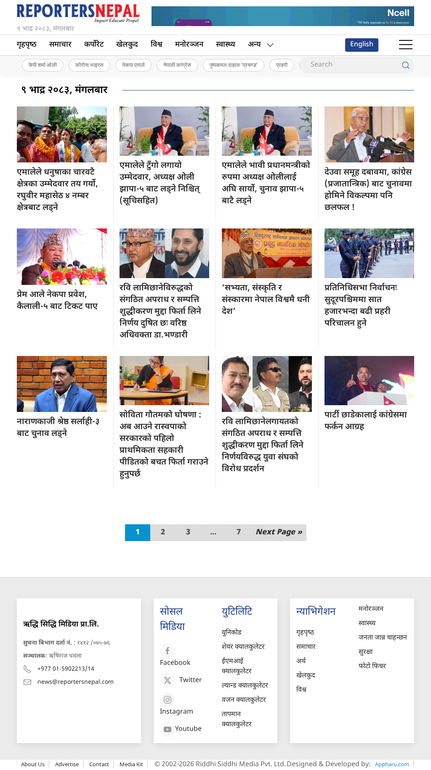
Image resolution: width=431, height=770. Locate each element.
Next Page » (278, 532)
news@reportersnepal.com (75, 682)
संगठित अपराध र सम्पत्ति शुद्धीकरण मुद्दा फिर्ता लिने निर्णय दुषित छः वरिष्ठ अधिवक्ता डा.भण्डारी (160, 312)
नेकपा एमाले (133, 64)
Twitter (190, 680)
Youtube (188, 729)
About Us (33, 764)
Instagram (176, 712)
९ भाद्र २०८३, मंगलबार (64, 90)
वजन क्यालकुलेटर (244, 700)
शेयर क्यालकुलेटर (243, 647)
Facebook (175, 663)
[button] (405, 45)
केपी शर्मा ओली (43, 64)
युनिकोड (232, 633)
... (213, 532)
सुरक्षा (365, 652)
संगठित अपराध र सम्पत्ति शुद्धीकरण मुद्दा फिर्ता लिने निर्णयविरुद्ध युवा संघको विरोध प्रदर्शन (262, 446)
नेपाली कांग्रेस (177, 64)
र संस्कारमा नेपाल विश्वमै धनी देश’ (266, 300)
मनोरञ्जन (189, 45)
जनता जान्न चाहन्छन (383, 638)
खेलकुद (127, 45)
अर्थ (301, 661)
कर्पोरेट (94, 45)
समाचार (60, 45)
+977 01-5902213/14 (65, 669)
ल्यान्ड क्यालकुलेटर (245, 686)
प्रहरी (281, 64)
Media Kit (131, 764)
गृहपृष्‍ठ (27, 45)
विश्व (156, 45)
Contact (99, 764)
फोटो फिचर (372, 666)
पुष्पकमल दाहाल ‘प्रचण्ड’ (234, 64)
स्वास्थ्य (225, 45)
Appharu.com (392, 764)
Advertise (67, 764)
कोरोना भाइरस (89, 64)
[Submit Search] (405, 65)
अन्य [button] (254, 45)
